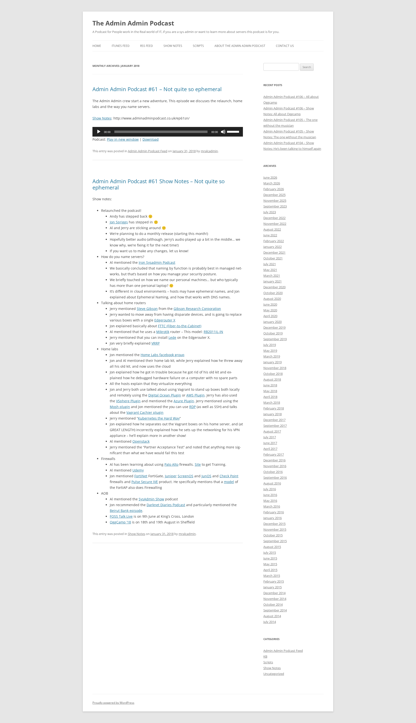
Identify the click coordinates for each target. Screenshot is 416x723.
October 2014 (273, 604)
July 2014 (269, 622)
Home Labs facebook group (162, 354)
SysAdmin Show (151, 499)
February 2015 (273, 581)
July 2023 (269, 212)
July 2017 (269, 437)
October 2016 (273, 472)
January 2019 (272, 362)
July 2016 (269, 489)
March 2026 (271, 183)
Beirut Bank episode (126, 510)
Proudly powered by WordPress (113, 703)
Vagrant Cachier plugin (144, 412)
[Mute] (223, 131)
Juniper (171, 476)
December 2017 (274, 420)
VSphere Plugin (128, 401)
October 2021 (273, 258)
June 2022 (270, 235)
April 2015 (270, 570)
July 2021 (269, 264)
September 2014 (275, 610)
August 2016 (272, 483)
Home (96, 46)
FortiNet (140, 476)
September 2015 (275, 541)
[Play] (98, 131)
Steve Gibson (147, 308)
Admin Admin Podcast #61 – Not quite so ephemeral (157, 89)
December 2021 (274, 252)
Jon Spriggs (119, 222)
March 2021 (271, 275)
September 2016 (275, 477)
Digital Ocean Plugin (164, 395)
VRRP (155, 343)
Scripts (198, 46)
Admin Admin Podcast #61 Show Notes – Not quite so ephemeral (158, 184)
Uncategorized (273, 674)
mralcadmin (209, 151)
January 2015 (272, 587)
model (229, 481)
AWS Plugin (195, 395)
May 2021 (270, 270)
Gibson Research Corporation (197, 308)
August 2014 (272, 616)
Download (151, 139)
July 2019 (269, 345)
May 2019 (270, 350)
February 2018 (273, 408)
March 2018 (271, 402)
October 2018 (273, 373)
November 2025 (274, 200)
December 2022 (274, 218)
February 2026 (273, 189)
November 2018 (274, 368)
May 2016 (270, 500)
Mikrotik (162, 331)
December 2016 (274, 460)
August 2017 (272, 431)
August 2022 (272, 229)
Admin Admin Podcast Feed (147, 151)
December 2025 (274, 195)
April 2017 (270, 448)
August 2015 (272, 547)
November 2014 (274, 599)
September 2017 (275, 425)
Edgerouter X (164, 320)
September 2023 (275, 206)
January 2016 (272, 518)
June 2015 (270, 558)
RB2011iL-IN (213, 331)
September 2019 (275, 339)
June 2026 (270, 177)
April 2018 (270, 397)
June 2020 (270, 304)
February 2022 (273, 241)
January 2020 (272, 322)
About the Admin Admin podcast (239, 46)
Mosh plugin (120, 406)
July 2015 (269, 552)
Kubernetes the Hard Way (159, 418)
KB (265, 656)
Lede (172, 337)
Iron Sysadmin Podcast (157, 262)
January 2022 (272, 247)
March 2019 (271, 356)
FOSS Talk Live (121, 516)
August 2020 (272, 298)
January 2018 (272, 414)
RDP (192, 406)
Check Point (229, 476)
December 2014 (274, 593)
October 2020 (273, 293)
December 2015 (274, 524)
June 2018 (270, 385)
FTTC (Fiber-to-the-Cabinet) (179, 326)
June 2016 (270, 495)
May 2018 (270, 391)
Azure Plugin (184, 401)
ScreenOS (185, 476)
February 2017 (273, 454)
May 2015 (270, 564)
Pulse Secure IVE (144, 481)
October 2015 (273, 535)
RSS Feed (146, 46)
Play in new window (123, 139)
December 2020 (274, 287)
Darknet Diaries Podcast (166, 505)
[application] (167, 132)
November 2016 (274, 466)
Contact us (285, 46)
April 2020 (270, 316)
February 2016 (273, 512)
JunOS (206, 476)
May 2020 (270, 310)
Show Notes (172, 46)
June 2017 (270, 443)
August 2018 (272, 379)
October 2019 (273, 333)
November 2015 (274, 529)
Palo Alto (171, 464)
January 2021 (272, 281)
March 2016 (271, 506)
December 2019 (274, 327)
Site (198, 464)
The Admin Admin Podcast (133, 23)
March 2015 (271, 575)
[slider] (233, 131)
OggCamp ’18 (120, 522)
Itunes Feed (121, 46)
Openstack (141, 441)
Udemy (138, 470)
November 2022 (274, 223)
